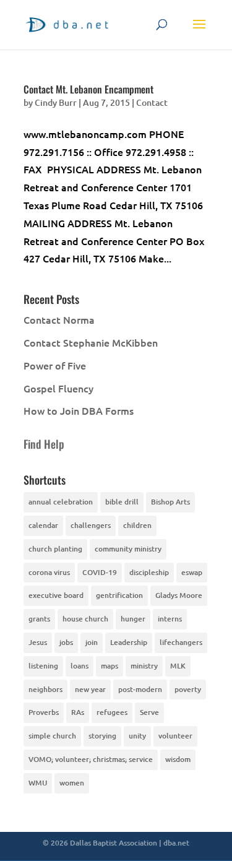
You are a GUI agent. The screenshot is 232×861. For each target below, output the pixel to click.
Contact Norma (59, 319)
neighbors (45, 689)
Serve (149, 712)
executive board (56, 595)
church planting (55, 548)
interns (170, 618)
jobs (66, 642)
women (71, 782)
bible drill (122, 501)
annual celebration (60, 501)
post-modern (140, 689)
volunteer (175, 735)
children (137, 525)
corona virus (49, 572)
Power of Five (55, 365)
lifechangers (181, 642)
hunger (133, 618)
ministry (144, 665)
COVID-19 (99, 572)
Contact (152, 102)
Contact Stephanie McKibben (91, 342)
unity (137, 735)
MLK (178, 665)
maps (109, 665)
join (91, 642)
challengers (91, 525)
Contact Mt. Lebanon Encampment (88, 89)
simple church (52, 735)
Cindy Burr (56, 102)
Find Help (44, 444)
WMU (37, 782)
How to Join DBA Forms (79, 410)
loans (79, 665)
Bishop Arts (170, 501)
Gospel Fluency (58, 388)
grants (39, 618)
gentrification (119, 595)
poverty (187, 689)
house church (85, 618)
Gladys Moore (178, 595)
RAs (77, 712)
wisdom (178, 759)
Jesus (37, 642)
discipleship (149, 572)
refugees (112, 712)
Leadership (128, 642)
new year (90, 689)
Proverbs (43, 712)
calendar (43, 525)
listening (43, 665)
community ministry (128, 548)
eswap (191, 572)
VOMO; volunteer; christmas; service (90, 759)
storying (102, 735)
